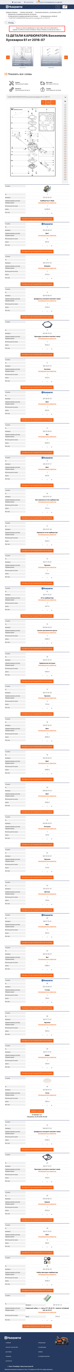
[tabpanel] (22, 57)
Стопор (47, 990)
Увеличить (23, 67)
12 (65, 130)
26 (65, 161)
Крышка (47, 1202)
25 (65, 158)
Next (66, 57)
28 (65, 163)
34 (65, 177)
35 (65, 179)
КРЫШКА (47, 266)
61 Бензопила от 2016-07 (49, 16)
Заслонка (47, 369)
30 (65, 168)
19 (65, 144)
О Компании (42, 1347)
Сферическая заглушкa (47, 663)
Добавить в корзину (37, 1111)
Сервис (40, 1352)
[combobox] (37, 96)
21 (65, 149)
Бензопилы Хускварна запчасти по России (22, 14)
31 (65, 170)
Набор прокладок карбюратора (47, 1272)
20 (65, 147)
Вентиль (47, 892)
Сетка (47, 1093)
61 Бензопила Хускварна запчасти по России (23, 16)
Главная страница (12, 12)
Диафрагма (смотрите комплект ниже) (47, 299)
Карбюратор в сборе (47, 201)
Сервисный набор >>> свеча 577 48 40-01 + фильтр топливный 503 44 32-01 (47, 1309)
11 (65, 128)
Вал (47, 435)
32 (65, 172)
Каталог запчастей (26, 12)
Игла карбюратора (47, 598)
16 (65, 137)
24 (65, 156)
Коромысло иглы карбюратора (47, 533)
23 (65, 154)
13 (65, 133)
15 (65, 135)
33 (65, 175)
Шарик (47, 1055)
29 (65, 165)
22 (65, 151)
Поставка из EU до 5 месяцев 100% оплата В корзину (37, 219)
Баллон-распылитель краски (47, 631)
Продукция (41, 1343)
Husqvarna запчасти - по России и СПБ (48, 12)
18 (65, 142)
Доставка (17, 2)
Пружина (47, 565)
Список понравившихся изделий (50, 1)
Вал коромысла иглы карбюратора (47, 500)
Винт (47, 233)
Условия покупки (43, 1356)
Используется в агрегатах (47, 203)
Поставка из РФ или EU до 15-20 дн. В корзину (37, 1326)
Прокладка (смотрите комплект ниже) (47, 336)
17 (65, 140)
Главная (8, 1343)
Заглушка (47, 827)
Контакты (29, 2)
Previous (8, 57)
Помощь (8, 1356)
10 (65, 126)
